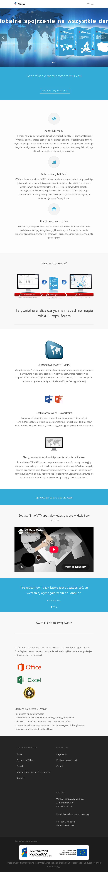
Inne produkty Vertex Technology (33, 772)
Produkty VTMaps (25, 760)
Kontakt (20, 778)
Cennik (19, 766)
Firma (19, 754)
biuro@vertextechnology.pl (76, 814)
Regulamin (61, 754)
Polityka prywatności (66, 760)
